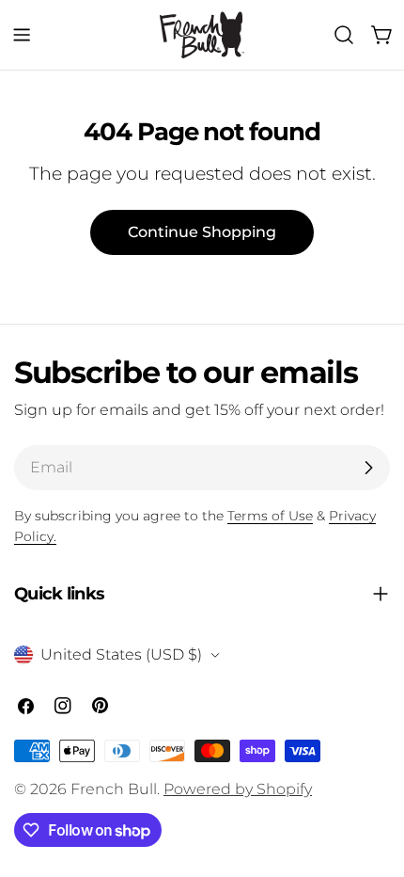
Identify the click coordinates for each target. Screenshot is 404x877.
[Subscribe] (368, 467)
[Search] (344, 35)
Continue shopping (202, 232)
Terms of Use (270, 515)
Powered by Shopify (237, 789)
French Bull (113, 789)
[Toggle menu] (21, 35)
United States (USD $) (121, 654)
